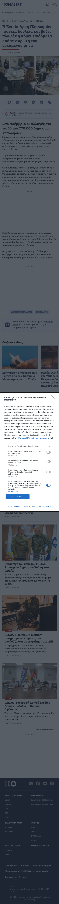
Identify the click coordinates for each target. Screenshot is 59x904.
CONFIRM (17, 497)
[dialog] (29, 452)
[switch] (48, 452)
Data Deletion (14, 506)
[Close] (53, 397)
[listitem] (29, 446)
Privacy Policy (45, 506)
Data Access (29, 506)
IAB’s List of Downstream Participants (33, 438)
